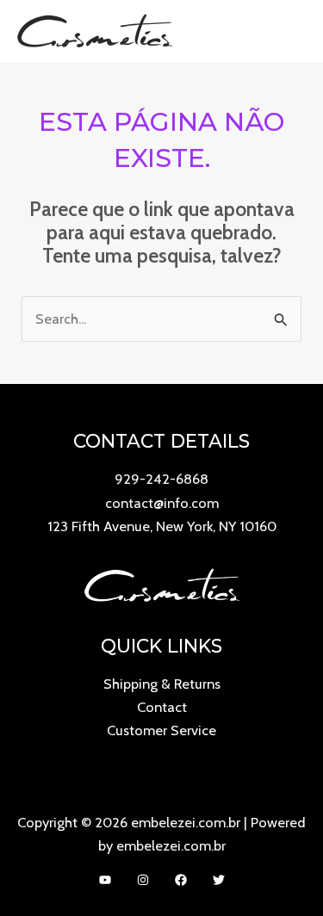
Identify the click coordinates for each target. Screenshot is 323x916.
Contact (162, 706)
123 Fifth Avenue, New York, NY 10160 (161, 526)
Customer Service (161, 730)
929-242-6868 (161, 478)
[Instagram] (143, 880)
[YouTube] (105, 880)
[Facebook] (181, 880)
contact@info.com (162, 502)
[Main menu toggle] (287, 30)
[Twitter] (219, 880)
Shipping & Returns (162, 683)
